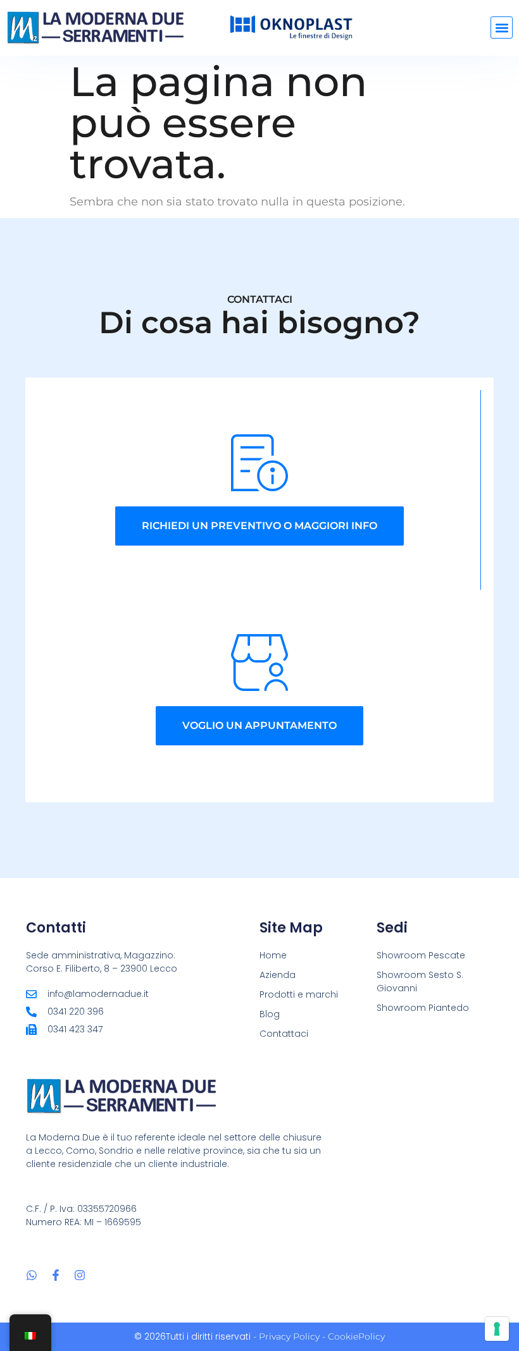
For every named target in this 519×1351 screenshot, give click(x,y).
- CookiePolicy (352, 1336)
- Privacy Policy (286, 1336)
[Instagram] (79, 1275)
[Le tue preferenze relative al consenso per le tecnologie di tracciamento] (497, 1329)
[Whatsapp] (31, 1275)
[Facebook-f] (55, 1275)
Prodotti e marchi (299, 994)
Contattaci (284, 1033)
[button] (502, 27)
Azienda (278, 975)
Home (273, 955)
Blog (270, 1014)
